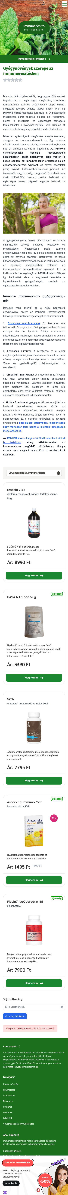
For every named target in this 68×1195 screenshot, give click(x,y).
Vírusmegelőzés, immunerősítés (27, 472)
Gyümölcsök (9, 1090)
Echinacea (8, 1101)
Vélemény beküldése (15, 1016)
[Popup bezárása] (65, 1159)
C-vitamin (7, 1107)
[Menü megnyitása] (64, 4)
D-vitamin (7, 1112)
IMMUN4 (7, 1118)
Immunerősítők (10, 1084)
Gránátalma (9, 1095)
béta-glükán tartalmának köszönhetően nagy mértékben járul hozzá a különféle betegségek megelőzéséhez (34, 426)
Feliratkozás (11, 1183)
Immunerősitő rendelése (32, 58)
